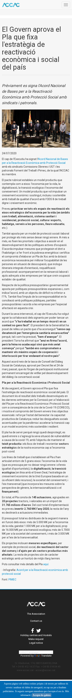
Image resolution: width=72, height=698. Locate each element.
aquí (45, 564)
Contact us (36, 620)
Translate (46, 655)
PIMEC (12, 579)
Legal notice (36, 642)
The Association (36, 613)
